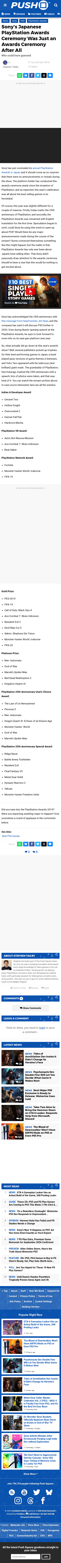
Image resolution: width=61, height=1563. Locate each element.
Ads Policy (15, 1301)
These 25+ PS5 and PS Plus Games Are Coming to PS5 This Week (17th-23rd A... (33, 1203)
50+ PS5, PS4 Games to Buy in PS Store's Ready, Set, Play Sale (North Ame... (32, 1259)
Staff (23, 1291)
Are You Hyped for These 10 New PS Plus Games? (32, 1269)
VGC (11, 1535)
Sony (14, 21)
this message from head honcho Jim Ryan (24, 320)
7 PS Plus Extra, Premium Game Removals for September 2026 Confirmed (31, 1241)
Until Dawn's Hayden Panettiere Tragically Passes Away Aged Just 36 (29, 1278)
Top (5, 1291)
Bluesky (34, 988)
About (14, 1291)
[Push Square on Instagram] (18, 1501)
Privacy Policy (27, 1296)
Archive (28, 1301)
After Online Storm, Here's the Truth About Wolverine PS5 (30, 1250)
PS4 (22, 21)
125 (19, 1137)
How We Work (36, 1291)
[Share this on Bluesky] (25, 75)
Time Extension (50, 1525)
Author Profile (19, 988)
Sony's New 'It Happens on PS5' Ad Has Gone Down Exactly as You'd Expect (31, 1231)
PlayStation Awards (37, 21)
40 (20, 1100)
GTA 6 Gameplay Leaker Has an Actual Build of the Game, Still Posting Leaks (32, 1194)
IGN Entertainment (47, 1511)
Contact (13, 1296)
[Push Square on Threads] (30, 1501)
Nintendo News (29, 1530)
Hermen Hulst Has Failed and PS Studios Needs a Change (31, 1222)
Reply (46, 988)
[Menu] (5, 5)
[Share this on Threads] (44, 75)
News (5, 21)
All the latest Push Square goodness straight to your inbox (30, 1549)
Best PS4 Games (11, 836)
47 (20, 1082)
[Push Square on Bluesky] (49, 1493)
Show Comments (32, 1008)
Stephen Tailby (11, 67)
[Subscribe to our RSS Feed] (11, 1493)
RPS (50, 1535)
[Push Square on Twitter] (36, 1493)
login (42, 1027)
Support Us (53, 1291)
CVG (42, 1535)
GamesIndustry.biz (27, 1535)
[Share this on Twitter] (38, 75)
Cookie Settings (43, 1301)
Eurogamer (54, 1530)
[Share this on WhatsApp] (19, 75)
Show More (30, 1474)
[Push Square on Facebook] (42, 1501)
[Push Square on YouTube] (24, 1493)
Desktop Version (30, 1306)
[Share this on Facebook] (31, 75)
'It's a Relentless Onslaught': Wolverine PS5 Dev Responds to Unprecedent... (33, 1213)
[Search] (56, 5)
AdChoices (34, 1514)
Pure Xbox (33, 1525)
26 (20, 1063)
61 (20, 1118)
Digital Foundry (10, 1530)
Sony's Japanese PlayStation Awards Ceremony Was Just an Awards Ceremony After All (28, 38)
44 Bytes (20, 1514)
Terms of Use (45, 1296)
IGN (42, 1530)
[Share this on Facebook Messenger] (50, 75)
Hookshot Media (19, 1511)
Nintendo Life (18, 1525)
